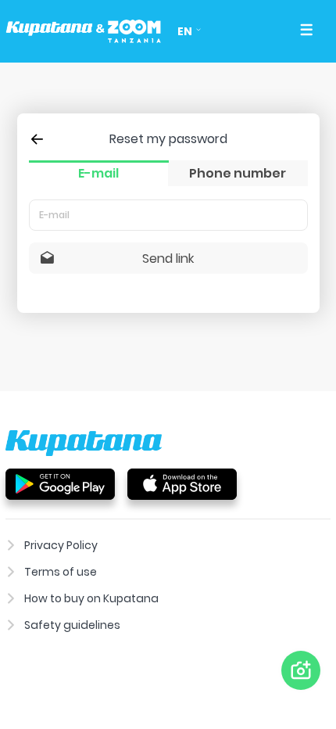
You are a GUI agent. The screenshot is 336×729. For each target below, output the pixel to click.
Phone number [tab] (237, 173)
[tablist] (168, 173)
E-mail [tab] (98, 173)
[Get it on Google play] (60, 483)
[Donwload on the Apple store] (182, 483)
